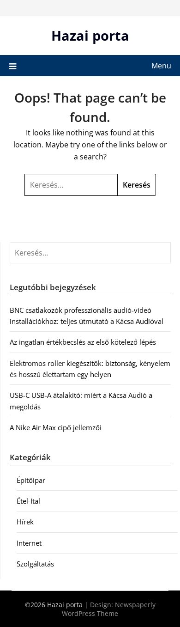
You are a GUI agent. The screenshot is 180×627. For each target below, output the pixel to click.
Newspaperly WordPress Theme (109, 609)
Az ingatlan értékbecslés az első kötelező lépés (83, 342)
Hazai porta (90, 35)
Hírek (25, 521)
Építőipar (31, 480)
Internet (29, 543)
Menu (161, 66)
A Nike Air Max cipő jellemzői (56, 427)
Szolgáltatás (35, 563)
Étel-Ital (28, 500)
